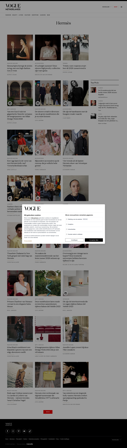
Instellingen (74, 240)
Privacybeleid (28, 241)
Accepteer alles (93, 240)
